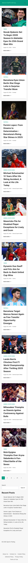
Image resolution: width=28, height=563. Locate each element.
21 (17, 478)
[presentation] (14, 17)
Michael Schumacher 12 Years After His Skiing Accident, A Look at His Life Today (13, 179)
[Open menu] (25, 3)
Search (4, 485)
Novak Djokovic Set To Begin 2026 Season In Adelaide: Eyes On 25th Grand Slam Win (13, 38)
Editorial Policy (9, 557)
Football (5, 77)
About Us (5, 554)
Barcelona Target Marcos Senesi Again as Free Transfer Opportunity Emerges (13, 317)
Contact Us (13, 554)
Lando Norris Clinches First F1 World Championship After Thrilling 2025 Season (13, 365)
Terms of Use (14, 559)
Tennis (5, 29)
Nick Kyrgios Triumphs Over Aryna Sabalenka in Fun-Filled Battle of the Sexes (13, 458)
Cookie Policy (21, 554)
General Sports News (9, 170)
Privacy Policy (19, 557)
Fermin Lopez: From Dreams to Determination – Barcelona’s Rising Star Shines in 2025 (13, 131)
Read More (7, 50)
